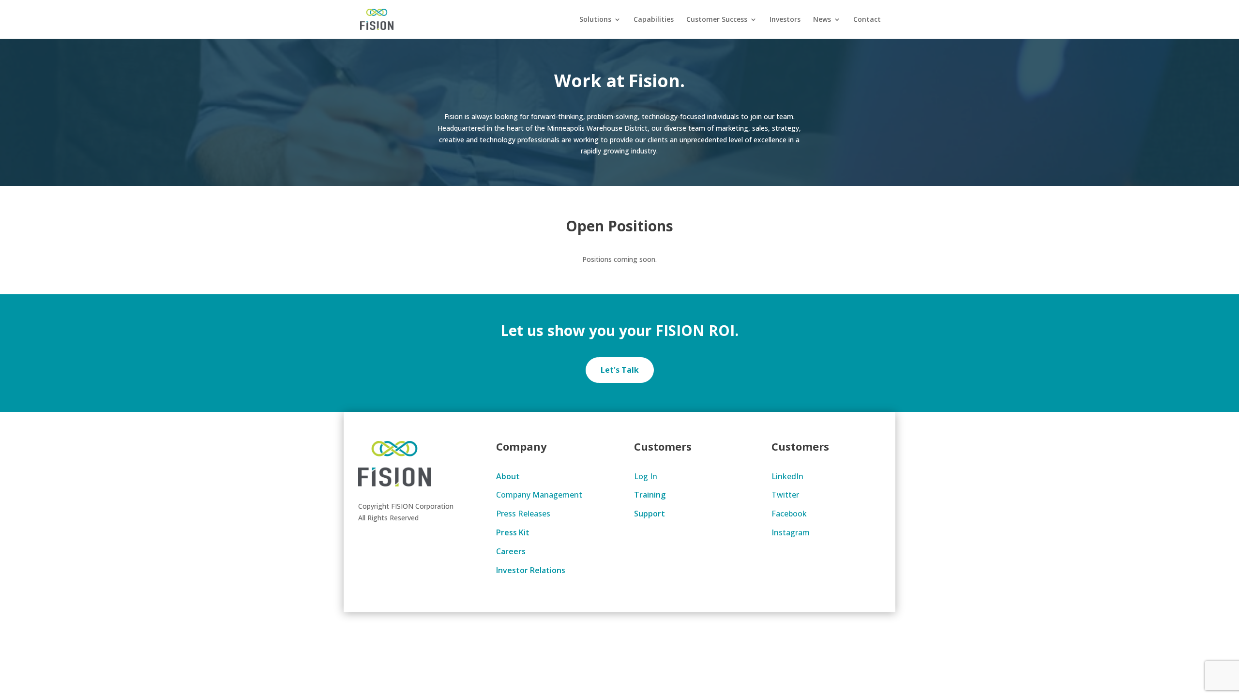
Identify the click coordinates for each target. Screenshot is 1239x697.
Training (649, 494)
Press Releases (523, 513)
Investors (785, 20)
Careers (511, 551)
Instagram (790, 532)
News (822, 20)
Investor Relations (530, 570)
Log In (645, 476)
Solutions (595, 20)
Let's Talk (620, 369)
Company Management (539, 494)
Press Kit (512, 532)
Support (649, 513)
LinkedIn (787, 476)
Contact (867, 20)
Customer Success (716, 20)
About (508, 476)
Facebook (789, 513)
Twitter (785, 494)
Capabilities (654, 20)
